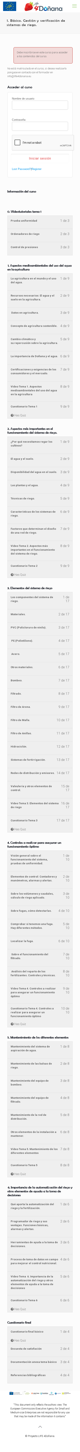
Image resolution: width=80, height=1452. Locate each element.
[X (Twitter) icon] (37, 1442)
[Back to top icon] (40, 1426)
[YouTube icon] (42, 1442)
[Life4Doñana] (33, 6)
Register (36, 169)
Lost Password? (21, 169)
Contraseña (18, 119)
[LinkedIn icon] (46, 1442)
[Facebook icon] (33, 1442)
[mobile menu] (74, 6)
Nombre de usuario (23, 98)
